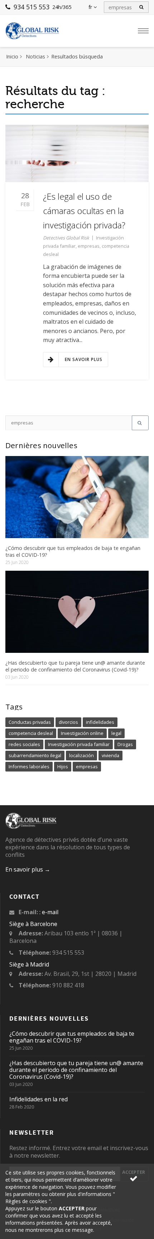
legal (116, 733)
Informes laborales (29, 766)
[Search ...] (140, 423)
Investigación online (82, 733)
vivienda (110, 755)
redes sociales (24, 744)
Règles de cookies (27, 1201)
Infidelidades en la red (38, 1099)
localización (81, 755)
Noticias (35, 56)
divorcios (68, 722)
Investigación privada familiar (79, 744)
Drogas (125, 744)
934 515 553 (30, 7)
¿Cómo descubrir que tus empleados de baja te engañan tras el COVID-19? (72, 551)
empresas (89, 246)
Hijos (62, 766)
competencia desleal (31, 733)
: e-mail (48, 912)
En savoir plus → (27, 869)
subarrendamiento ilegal (35, 755)
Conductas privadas (30, 722)
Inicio (12, 56)
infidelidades (100, 722)
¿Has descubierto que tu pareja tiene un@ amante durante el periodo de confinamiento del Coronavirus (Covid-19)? (75, 666)
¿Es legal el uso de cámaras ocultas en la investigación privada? (84, 210)
